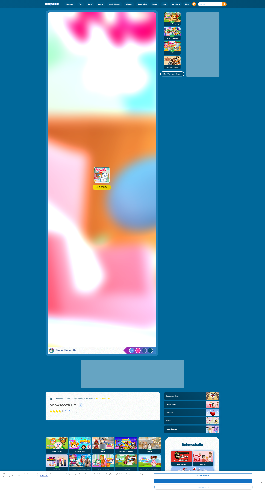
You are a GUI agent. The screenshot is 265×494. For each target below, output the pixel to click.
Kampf (90, 4)
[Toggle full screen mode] (150, 350)
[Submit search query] (224, 4)
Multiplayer (176, 4)
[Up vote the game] (131, 350)
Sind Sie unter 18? (203, 487)
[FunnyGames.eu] (51, 399)
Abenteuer (70, 4)
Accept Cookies (203, 481)
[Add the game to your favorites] (81, 405)
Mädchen (129, 4)
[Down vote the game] (138, 350)
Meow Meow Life (103, 399)
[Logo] (52, 4)
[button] (194, 4)
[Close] (261, 482)
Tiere (68, 399)
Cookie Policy (44, 476)
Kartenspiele (142, 4)
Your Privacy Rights (202, 475)
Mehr (187, 4)
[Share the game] (144, 350)
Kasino (154, 4)
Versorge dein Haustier (83, 399)
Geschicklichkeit (114, 4)
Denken (100, 4)
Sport (164, 4)
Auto (80, 4)
